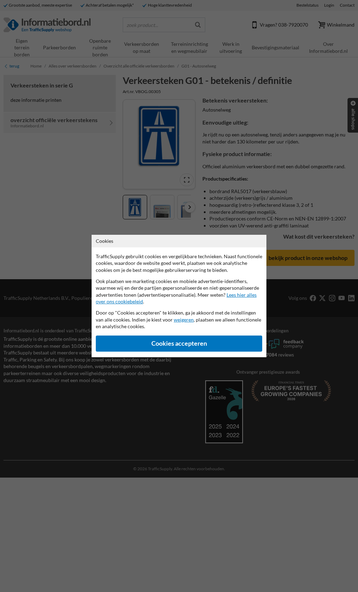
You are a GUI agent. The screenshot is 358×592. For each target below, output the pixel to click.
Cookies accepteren (179, 343)
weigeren (184, 320)
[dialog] (179, 296)
